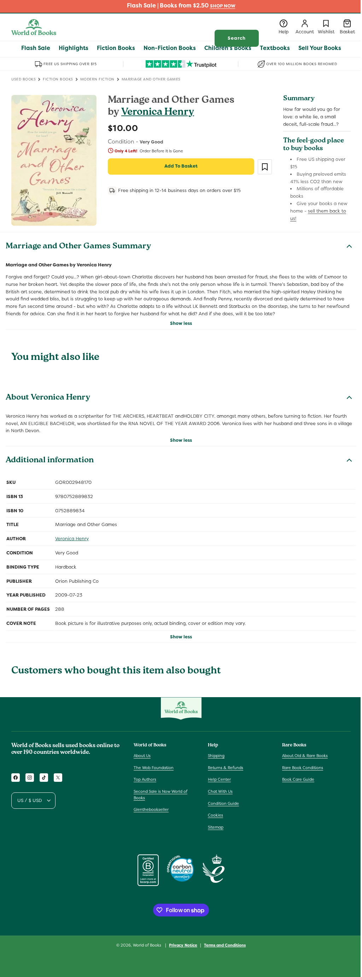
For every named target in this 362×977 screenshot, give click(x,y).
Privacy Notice (183, 945)
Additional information (50, 461)
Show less (181, 323)
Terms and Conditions (225, 945)
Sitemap (215, 827)
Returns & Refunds (225, 768)
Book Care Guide (298, 779)
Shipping (216, 755)
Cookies (215, 815)
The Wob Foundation (154, 768)
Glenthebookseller (151, 809)
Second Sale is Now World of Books (160, 794)
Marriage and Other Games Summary (78, 247)
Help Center (219, 779)
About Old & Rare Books (305, 755)
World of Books (147, 945)
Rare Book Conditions (302, 768)
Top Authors (145, 779)
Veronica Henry (157, 113)
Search (237, 38)
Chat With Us (220, 791)
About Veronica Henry (48, 398)
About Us (142, 755)
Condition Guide (223, 803)
